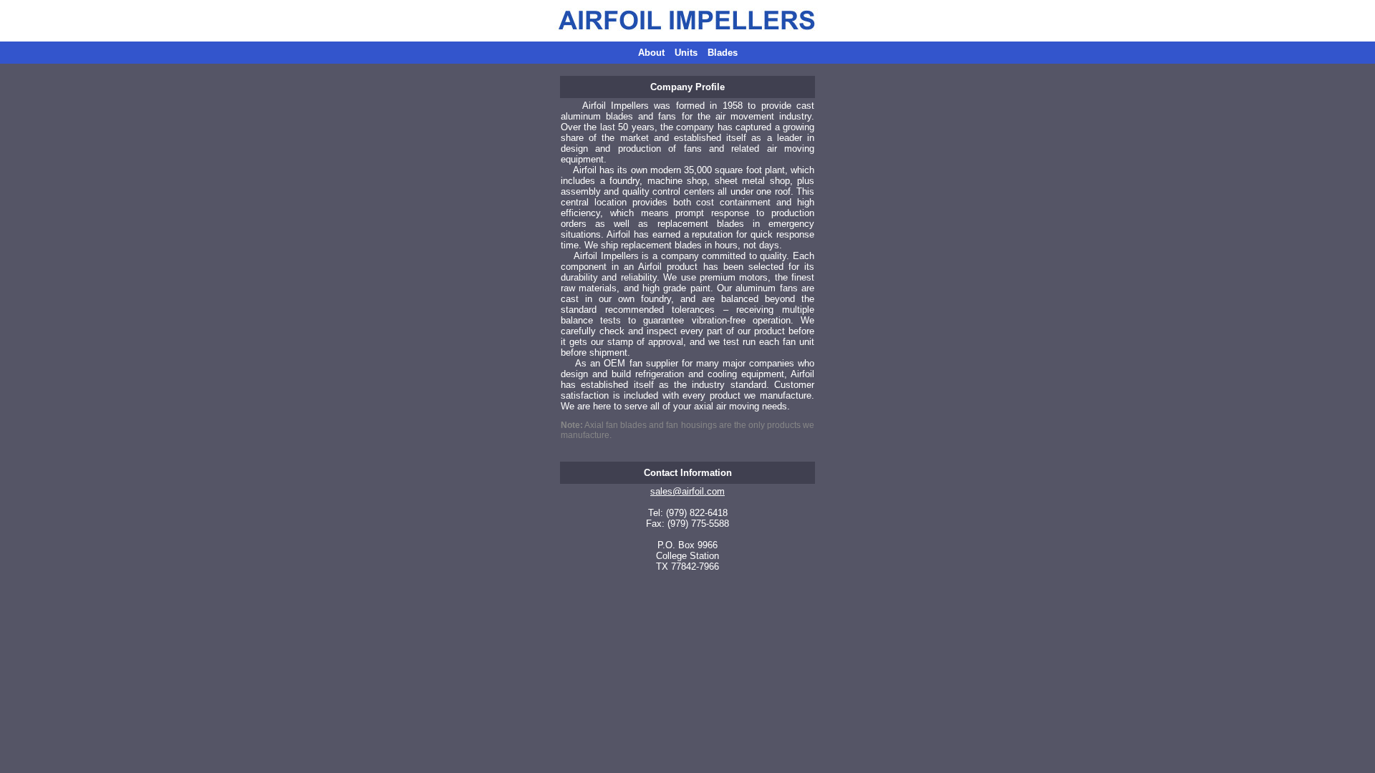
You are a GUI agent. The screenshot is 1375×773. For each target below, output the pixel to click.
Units (686, 52)
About (651, 52)
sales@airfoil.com (687, 491)
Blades (723, 52)
